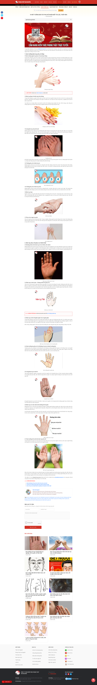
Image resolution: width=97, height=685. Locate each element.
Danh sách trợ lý (18, 657)
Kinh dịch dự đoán (52, 659)
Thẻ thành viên (18, 654)
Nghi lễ (70, 7)
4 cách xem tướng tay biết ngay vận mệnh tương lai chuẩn (37, 484)
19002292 (75, 2)
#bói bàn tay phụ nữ (47, 500)
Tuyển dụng (17, 659)
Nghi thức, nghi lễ (52, 662)
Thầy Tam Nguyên (36, 489)
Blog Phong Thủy (54, 7)
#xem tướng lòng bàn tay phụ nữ (34, 498)
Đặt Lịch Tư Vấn (33, 527)
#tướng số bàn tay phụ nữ (64, 498)
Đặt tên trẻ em (35, 664)
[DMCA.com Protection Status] (72, 678)
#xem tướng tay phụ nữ (37, 500)
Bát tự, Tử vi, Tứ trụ (35, 7)
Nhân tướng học (45, 7)
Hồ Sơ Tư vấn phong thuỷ (37, 650)
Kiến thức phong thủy (24, 7)
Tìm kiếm (61, 10)
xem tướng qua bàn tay (51, 313)
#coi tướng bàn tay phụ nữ (44, 497)
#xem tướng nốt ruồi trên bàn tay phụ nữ (50, 498)
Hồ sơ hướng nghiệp (36, 661)
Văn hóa (75, 7)
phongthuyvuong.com (59, 477)
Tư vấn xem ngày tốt (36, 658)
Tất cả (16, 7)
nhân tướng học (40, 92)
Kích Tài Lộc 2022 (19, 664)
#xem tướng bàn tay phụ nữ (32, 497)
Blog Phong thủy (51, 657)
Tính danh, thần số (63, 7)
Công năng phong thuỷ (37, 652)
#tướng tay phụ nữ (28, 500)
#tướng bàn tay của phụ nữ (55, 497)
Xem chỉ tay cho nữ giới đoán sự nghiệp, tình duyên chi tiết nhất (38, 485)
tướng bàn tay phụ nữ (42, 48)
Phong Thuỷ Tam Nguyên (20, 652)
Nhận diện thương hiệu (37, 655)
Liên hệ (16, 662)
